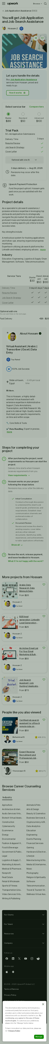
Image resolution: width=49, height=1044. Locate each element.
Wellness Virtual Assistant (37, 894)
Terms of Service (11, 989)
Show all (15, 545)
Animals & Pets (33, 805)
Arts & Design (33, 809)
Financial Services (35, 843)
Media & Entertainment (37, 864)
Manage (39, 1037)
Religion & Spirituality (36, 877)
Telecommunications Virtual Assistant (37, 885)
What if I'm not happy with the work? (25, 561)
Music (29, 869)
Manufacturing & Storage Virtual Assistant (37, 860)
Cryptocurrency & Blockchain (37, 822)
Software (31, 881)
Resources (9, 934)
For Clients (8, 915)
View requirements (17, 475)
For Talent (8, 924)
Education (31, 830)
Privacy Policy (10, 995)
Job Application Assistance (23, 79)
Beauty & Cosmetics (36, 813)
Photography (33, 873)
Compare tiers (36, 106)
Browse (36, 4)
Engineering (32, 835)
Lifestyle (30, 856)
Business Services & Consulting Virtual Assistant (37, 818)
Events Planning (34, 839)
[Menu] (3, 3)
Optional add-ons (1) (21, 160)
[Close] (43, 1004)
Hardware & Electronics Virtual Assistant (37, 852)
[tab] (7, 797)
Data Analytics (33, 826)
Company (8, 943)
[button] (21, 29)
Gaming (30, 847)
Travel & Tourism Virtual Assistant (37, 890)
